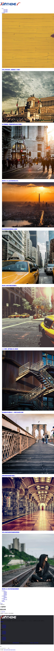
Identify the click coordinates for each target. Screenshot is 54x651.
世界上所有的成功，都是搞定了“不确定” (11, 69)
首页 (2, 8)
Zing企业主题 (4, 627)
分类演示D (5, 594)
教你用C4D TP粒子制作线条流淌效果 (10, 588)
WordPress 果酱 (36, 642)
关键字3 (9, 649)
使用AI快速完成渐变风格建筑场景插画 (10, 532)
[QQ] (1, 621)
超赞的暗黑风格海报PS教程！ (8, 475)
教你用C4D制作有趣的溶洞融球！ (9, 285)
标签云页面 (5, 599)
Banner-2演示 (6, 9)
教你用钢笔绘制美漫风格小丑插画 (9, 229)
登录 (2, 603)
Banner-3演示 (6, 10)
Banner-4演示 (6, 11)
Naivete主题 (3, 626)
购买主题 (3, 601)
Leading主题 (4, 631)
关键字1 (5, 649)
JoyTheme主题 (4, 638)
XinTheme (31, 642)
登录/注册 (3, 611)
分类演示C (5, 593)
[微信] (2, 621)
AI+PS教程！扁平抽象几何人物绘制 (10, 348)
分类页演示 (3, 590)
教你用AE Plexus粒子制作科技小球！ (10, 180)
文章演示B (5, 597)
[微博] (0, 621)
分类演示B (5, 592)
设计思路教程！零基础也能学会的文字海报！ (12, 124)
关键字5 (14, 649)
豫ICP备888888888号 (16, 642)
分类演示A (5, 591)
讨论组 (3, 600)
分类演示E (5, 595)
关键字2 (7, 649)
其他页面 (3, 598)
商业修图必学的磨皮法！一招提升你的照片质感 (12, 412)
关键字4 (12, 649)
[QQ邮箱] (3, 621)
